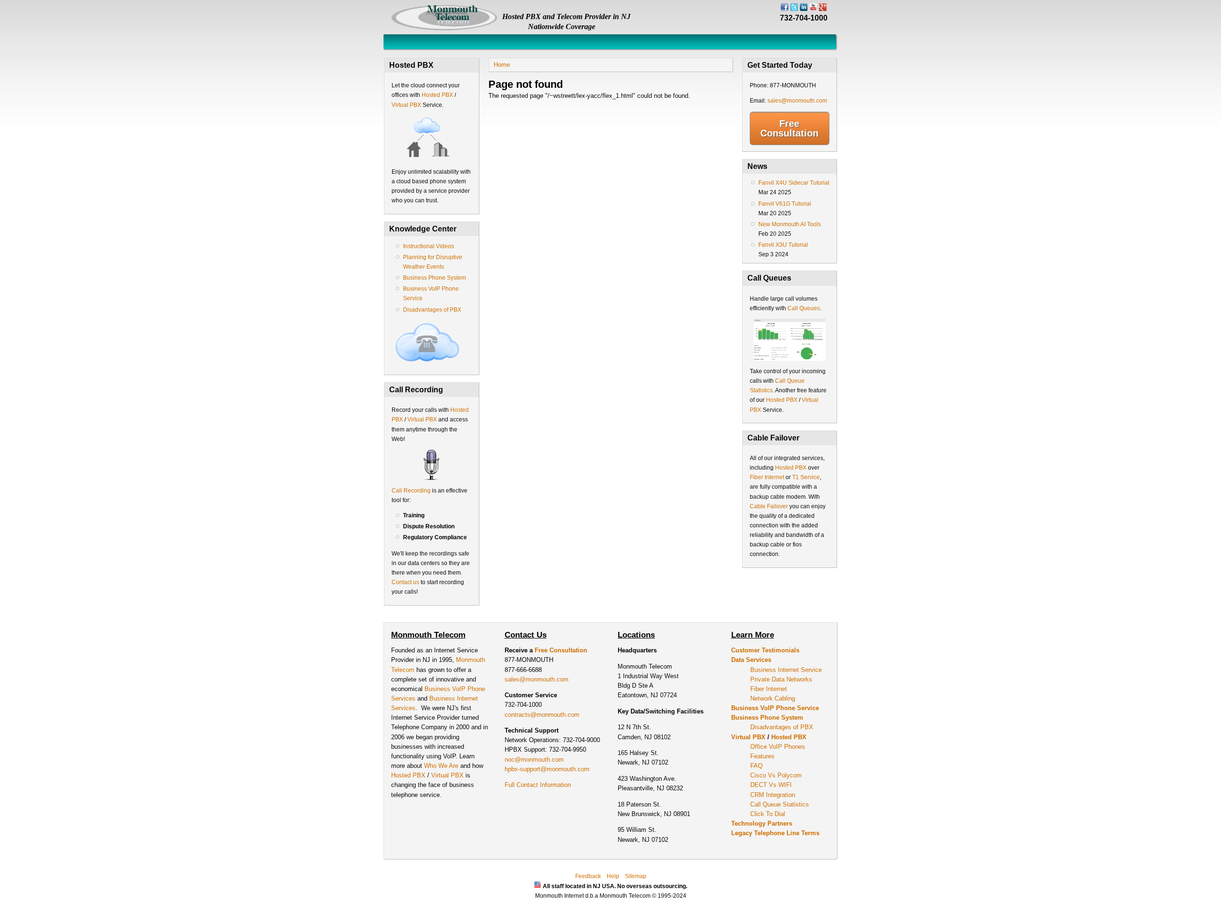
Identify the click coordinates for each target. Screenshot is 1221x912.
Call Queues (803, 308)
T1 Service (806, 477)
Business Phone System (434, 277)
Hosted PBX (437, 95)
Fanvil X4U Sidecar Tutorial (793, 182)
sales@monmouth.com (797, 100)
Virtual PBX (407, 105)
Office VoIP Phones (777, 746)
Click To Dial (767, 814)
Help (613, 876)
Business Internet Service (786, 669)
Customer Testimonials (765, 650)
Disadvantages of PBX (432, 309)
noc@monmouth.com (534, 759)
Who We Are (442, 765)
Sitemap (635, 876)
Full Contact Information (538, 784)
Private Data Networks (781, 679)
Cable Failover (769, 506)
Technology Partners (761, 823)
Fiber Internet (767, 477)
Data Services (751, 659)
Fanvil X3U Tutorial (783, 244)
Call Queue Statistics (779, 804)
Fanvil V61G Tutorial (784, 203)
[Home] (444, 28)
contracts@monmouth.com (542, 714)
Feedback (588, 876)
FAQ (756, 765)
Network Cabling (772, 698)
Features (762, 756)
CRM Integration (772, 794)
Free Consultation (789, 128)
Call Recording (411, 490)
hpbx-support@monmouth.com (547, 769)
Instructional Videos (428, 246)
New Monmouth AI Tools (789, 224)
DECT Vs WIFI (771, 784)
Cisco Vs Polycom (776, 775)
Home (502, 64)
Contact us (405, 582)
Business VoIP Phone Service (775, 708)
